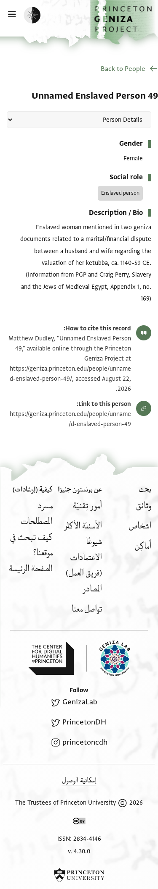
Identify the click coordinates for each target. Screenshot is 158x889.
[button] (124, 22)
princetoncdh (84, 742)
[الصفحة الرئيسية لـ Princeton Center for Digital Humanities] (51, 658)
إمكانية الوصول (79, 780)
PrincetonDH (84, 722)
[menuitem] (143, 506)
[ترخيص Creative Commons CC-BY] (79, 822)
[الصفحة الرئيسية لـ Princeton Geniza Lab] (108, 658)
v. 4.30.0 (79, 851)
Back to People (123, 69)
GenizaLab (79, 702)
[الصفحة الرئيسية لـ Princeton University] (79, 875)
